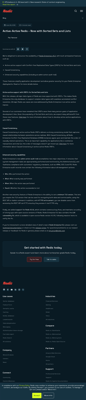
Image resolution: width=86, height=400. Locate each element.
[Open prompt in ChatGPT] (18, 49)
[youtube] (11, 289)
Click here (22, 117)
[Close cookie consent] (83, 386)
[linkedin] (15, 289)
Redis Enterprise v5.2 (47, 56)
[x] (23, 289)
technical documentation (12, 228)
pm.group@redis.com (57, 231)
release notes (40, 228)
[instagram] (19, 289)
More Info (48, 395)
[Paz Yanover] (10, 38)
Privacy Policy (24, 385)
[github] (4, 289)
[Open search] (75, 11)
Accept (37, 395)
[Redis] (8, 10)
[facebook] (7, 289)
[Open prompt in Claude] (22, 49)
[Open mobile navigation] (81, 11)
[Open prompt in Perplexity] (27, 49)
